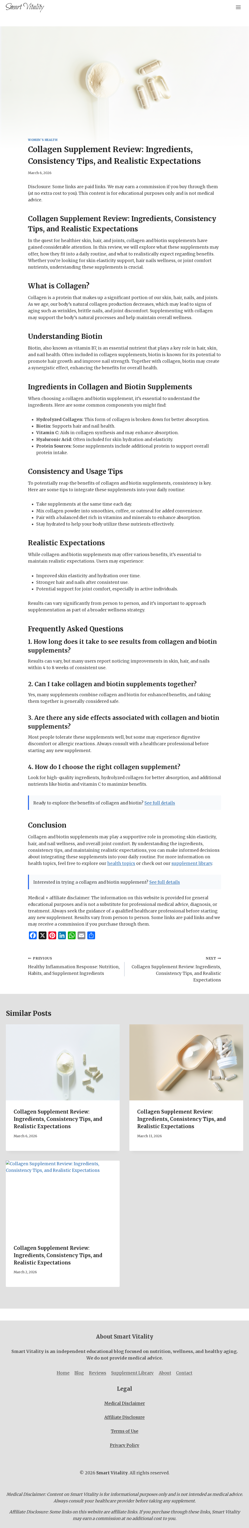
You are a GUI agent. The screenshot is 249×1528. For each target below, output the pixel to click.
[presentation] (63, 1062)
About (165, 1373)
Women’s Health (42, 140)
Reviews (97, 1373)
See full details (159, 803)
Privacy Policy (124, 1445)
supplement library (191, 863)
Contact (184, 1373)
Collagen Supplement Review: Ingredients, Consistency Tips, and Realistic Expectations (176, 969)
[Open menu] (238, 7)
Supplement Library (132, 1373)
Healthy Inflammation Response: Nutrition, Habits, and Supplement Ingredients (74, 966)
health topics (121, 863)
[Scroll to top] (237, 1521)
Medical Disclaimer (124, 1403)
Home (63, 1373)
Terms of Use (124, 1431)
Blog (79, 1373)
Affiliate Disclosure (124, 1417)
